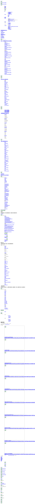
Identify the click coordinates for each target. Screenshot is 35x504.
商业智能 (1, 458)
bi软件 (1, 460)
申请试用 (5, 311)
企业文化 (15, 26)
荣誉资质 (12, 26)
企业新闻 (9, 27)
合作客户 (11, 26)
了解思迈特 (5, 25)
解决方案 (5, 6)
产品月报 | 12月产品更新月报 (6, 110)
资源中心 (5, 17)
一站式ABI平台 (9, 12)
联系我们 (17, 26)
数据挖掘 (1, 459)
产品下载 (9, 21)
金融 (8, 15)
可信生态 (14, 26)
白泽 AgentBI (9, 24)
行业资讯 (10, 27)
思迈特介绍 (9, 26)
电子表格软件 (9, 13)
